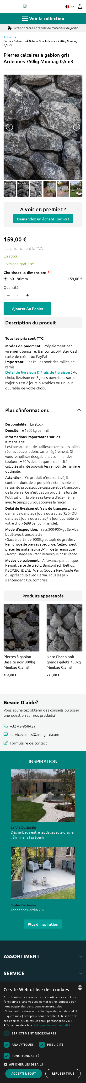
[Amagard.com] (25, 6)
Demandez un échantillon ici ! (43, 218)
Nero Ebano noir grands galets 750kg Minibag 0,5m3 (64, 661)
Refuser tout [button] (63, 1074)
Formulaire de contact (28, 742)
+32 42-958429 (23, 725)
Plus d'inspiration (43, 924)
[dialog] (43, 1032)
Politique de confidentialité (51, 1025)
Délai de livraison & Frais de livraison (37, 372)
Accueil (8, 37)
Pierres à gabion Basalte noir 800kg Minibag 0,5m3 (19, 661)
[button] (43, 1064)
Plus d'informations (27, 410)
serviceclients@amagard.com (34, 734)
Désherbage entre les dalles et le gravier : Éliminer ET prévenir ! (43, 835)
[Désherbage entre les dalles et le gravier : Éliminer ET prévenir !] (43, 795)
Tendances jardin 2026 (28, 909)
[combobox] (80, 987)
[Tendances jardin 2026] (43, 873)
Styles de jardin (23, 905)
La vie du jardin (23, 827)
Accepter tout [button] (23, 1074)
